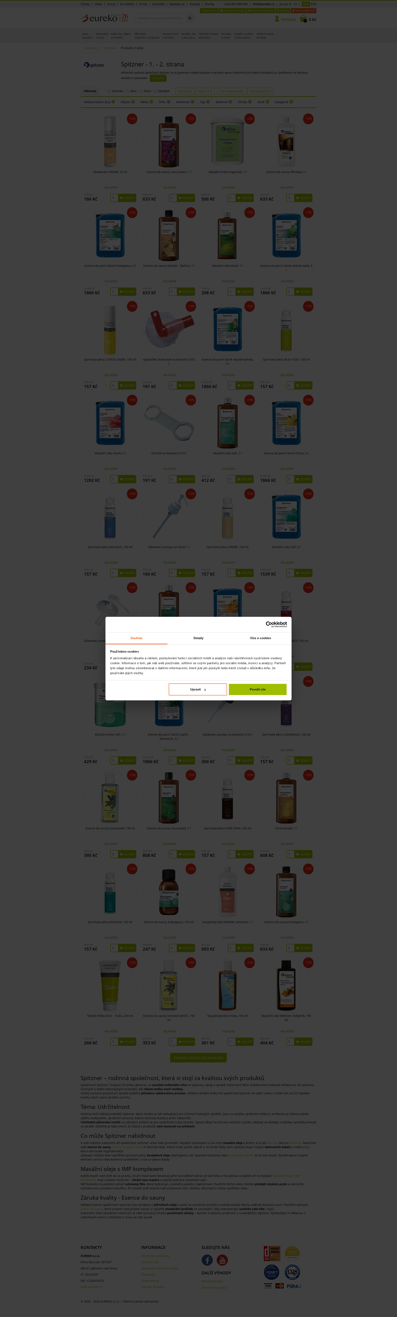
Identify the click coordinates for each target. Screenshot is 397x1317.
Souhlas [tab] (136, 638)
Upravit (195, 689)
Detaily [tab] (199, 638)
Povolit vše (258, 689)
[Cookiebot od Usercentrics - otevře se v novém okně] (269, 624)
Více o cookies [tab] (260, 638)
